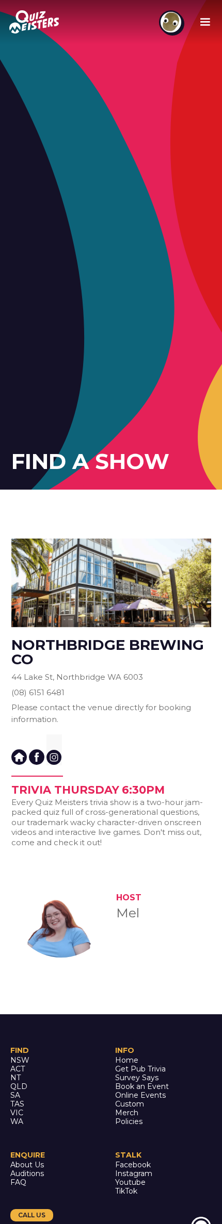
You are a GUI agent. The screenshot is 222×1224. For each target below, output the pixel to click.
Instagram (133, 1173)
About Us (27, 1165)
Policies (128, 1121)
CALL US (31, 1215)
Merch (126, 1113)
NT (15, 1078)
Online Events (140, 1095)
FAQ (18, 1182)
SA (15, 1095)
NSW (19, 1060)
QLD (18, 1086)
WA (16, 1121)
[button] (205, 22)
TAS (17, 1104)
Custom (129, 1104)
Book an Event (142, 1086)
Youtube (130, 1182)
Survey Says (136, 1078)
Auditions (27, 1173)
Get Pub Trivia (140, 1069)
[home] (35, 21)
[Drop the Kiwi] (171, 22)
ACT (17, 1069)
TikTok (126, 1191)
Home (126, 1060)
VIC (16, 1113)
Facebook (133, 1165)
